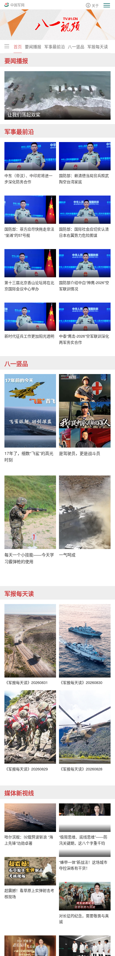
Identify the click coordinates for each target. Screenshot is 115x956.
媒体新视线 (19, 793)
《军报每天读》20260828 (80, 769)
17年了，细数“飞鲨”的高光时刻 (28, 456)
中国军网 (17, 4)
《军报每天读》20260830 (80, 682)
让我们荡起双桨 (23, 114)
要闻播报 (33, 46)
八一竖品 (76, 46)
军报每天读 (97, 46)
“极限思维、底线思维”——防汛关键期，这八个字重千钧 (83, 840)
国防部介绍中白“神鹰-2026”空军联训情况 (84, 285)
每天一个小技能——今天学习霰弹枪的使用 (29, 558)
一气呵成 (67, 555)
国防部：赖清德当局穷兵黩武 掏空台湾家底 (84, 178)
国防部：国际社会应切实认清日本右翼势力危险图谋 (84, 232)
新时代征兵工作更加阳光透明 (29, 336)
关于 (95, 5)
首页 (18, 46)
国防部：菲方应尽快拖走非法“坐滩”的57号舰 (29, 232)
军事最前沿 (54, 46)
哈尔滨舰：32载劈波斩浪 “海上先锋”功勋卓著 (28, 840)
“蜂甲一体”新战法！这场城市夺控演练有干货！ (83, 893)
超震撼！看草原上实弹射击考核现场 (29, 893)
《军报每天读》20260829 (26, 769)
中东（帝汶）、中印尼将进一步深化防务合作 (28, 178)
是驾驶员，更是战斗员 (79, 453)
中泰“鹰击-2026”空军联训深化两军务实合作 (84, 339)
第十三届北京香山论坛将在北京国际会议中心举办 (29, 285)
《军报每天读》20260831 (26, 682)
